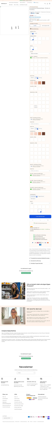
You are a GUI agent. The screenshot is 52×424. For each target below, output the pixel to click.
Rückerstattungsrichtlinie (18, 403)
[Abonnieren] (34, 373)
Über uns (4, 396)
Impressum (5, 400)
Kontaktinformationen (40, 421)
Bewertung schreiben (26, 272)
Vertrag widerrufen (17, 407)
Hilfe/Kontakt (16, 398)
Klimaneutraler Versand (40, 238)
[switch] (31, 57)
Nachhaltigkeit (5, 398)
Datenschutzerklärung (7, 405)
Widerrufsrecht (17, 421)
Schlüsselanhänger (34, 6)
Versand (31, 421)
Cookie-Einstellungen (18, 409)
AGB (28, 421)
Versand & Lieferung (18, 402)
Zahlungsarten (17, 400)
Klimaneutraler (33, 18)
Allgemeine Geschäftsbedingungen (7, 403)
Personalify (6, 421)
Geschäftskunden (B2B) (18, 405)
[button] (14, 2)
